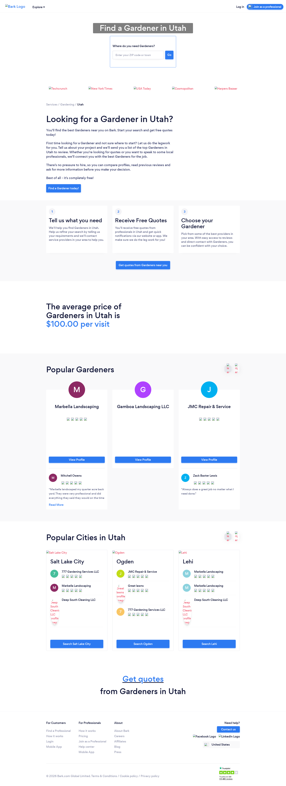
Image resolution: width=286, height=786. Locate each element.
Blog (117, 747)
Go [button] (169, 55)
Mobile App (54, 747)
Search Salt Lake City (77, 644)
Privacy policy (150, 776)
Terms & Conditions (104, 776)
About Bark (121, 731)
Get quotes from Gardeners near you (143, 265)
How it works (54, 736)
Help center (86, 747)
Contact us (228, 729)
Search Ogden (143, 644)
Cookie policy (129, 776)
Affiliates (120, 741)
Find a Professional (58, 731)
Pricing (83, 736)
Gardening (67, 104)
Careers (119, 736)
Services (51, 104)
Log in (240, 7)
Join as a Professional (92, 741)
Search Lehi (209, 644)
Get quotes (143, 678)
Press (117, 752)
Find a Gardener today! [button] (63, 188)
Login (49, 741)
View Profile (77, 460)
